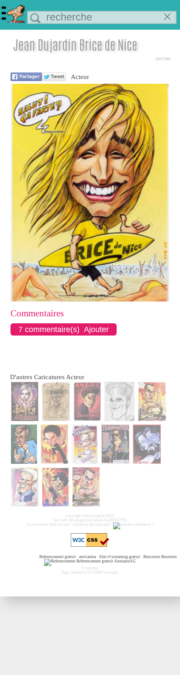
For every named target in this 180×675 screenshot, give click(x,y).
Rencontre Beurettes (160, 557)
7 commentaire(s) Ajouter (63, 329)
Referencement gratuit (57, 557)
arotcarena (87, 557)
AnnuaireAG (125, 561)
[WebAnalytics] (21, 557)
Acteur (80, 76)
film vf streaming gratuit (119, 557)
